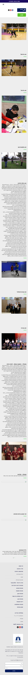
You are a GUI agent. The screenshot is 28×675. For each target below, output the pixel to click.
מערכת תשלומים (19, 604)
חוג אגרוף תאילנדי (21, 292)
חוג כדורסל (23, 54)
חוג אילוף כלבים (22, 183)
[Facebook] (12, 10)
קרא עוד (25, 56)
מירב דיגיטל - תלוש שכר (17, 582)
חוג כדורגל (23, 90)
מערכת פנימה (19, 588)
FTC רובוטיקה (22, 550)
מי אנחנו (21, 566)
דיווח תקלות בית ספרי (17, 596)
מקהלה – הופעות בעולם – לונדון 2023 (16, 364)
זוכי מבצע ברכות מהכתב (19, 514)
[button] (3, 4)
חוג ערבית (23, 328)
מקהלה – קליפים (22, 474)
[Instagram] (9, 10)
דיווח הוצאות (20, 601)
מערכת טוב (20, 599)
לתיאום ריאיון (22, 10)
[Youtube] (10, 10)
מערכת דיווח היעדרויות (17, 585)
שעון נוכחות (20, 607)
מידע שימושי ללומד (18, 624)
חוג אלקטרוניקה (22, 147)
